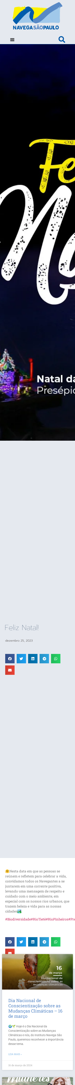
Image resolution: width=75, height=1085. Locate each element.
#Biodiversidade (18, 919)
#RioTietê (38, 919)
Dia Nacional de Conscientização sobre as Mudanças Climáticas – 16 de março (35, 1008)
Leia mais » (15, 1054)
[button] (12, 39)
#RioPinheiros (57, 919)
